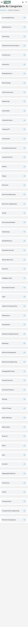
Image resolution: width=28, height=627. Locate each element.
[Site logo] (7, 2)
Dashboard (3, 10)
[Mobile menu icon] (2, 2)
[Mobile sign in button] (23, 2)
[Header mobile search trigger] (26, 2)
